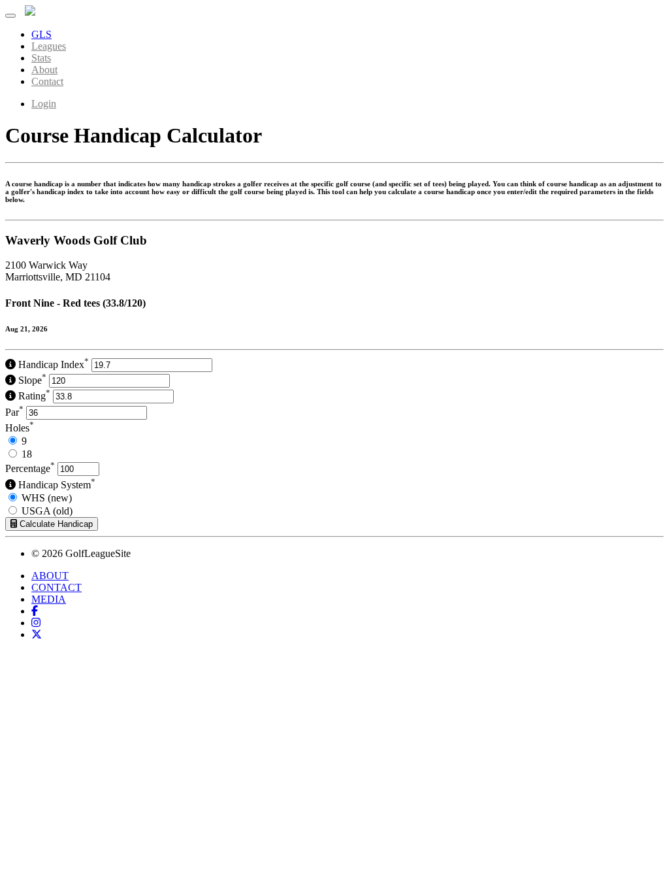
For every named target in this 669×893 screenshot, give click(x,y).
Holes (19, 427)
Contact (47, 81)
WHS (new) (47, 497)
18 (27, 454)
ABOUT (50, 575)
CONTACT (56, 587)
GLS (41, 34)
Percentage (30, 468)
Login (43, 103)
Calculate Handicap (55, 524)
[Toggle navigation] (10, 16)
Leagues (48, 46)
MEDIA (48, 599)
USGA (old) (47, 510)
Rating (33, 395)
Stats (41, 57)
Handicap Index (52, 364)
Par (14, 412)
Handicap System (55, 484)
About (44, 69)
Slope (31, 380)
